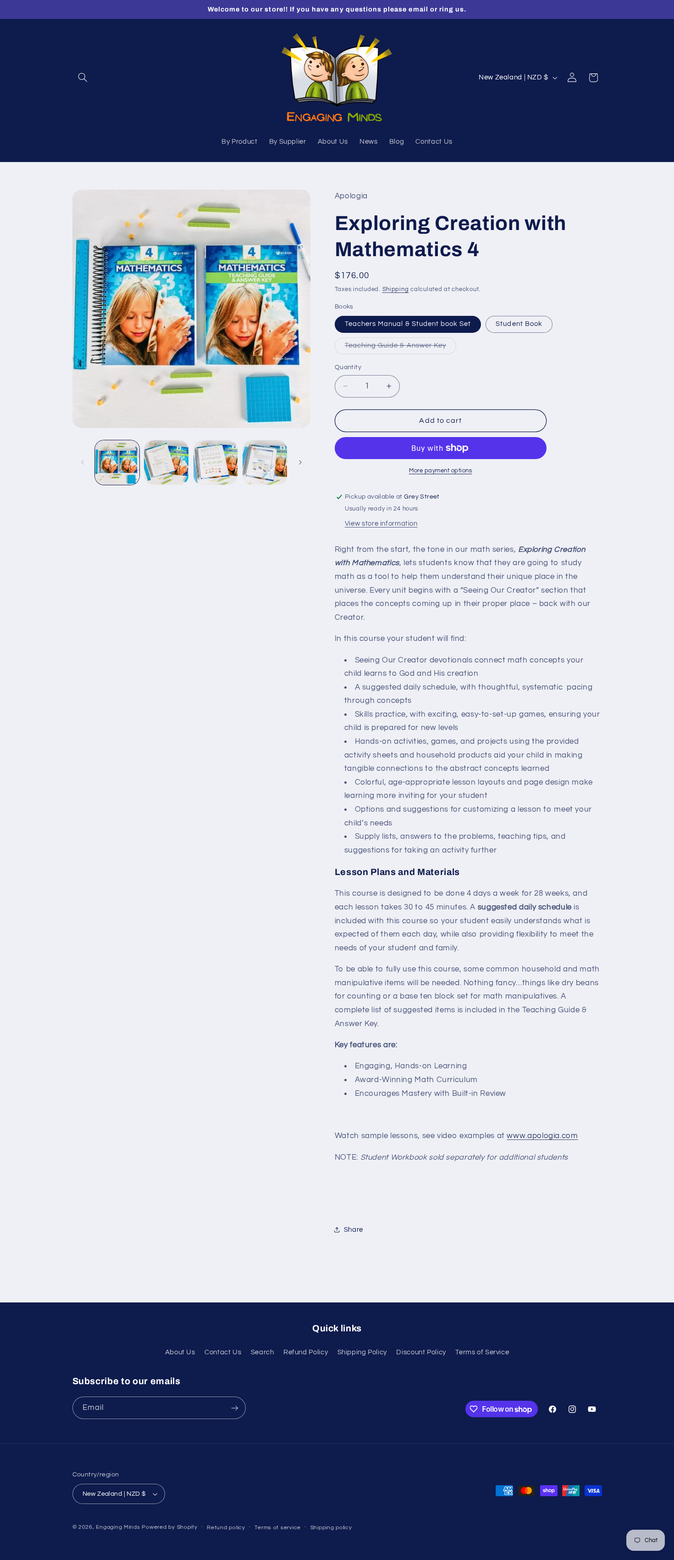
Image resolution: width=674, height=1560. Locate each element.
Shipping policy (331, 1527)
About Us (180, 1352)
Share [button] (353, 1229)
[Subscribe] (234, 1408)
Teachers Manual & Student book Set (408, 323)
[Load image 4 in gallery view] (215, 462)
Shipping (395, 289)
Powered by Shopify (169, 1527)
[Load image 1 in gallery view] (117, 462)
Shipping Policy (362, 1352)
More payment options (440, 471)
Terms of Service (482, 1352)
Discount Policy (421, 1352)
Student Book (519, 323)
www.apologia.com (542, 1136)
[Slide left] (82, 462)
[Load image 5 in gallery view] (265, 462)
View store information (381, 523)
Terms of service (277, 1527)
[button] (83, 77)
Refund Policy (305, 1352)
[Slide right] (300, 462)
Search (262, 1352)
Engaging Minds (118, 1527)
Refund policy (226, 1527)
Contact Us (222, 1352)
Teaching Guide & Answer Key (400, 348)
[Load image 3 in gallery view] (166, 462)
